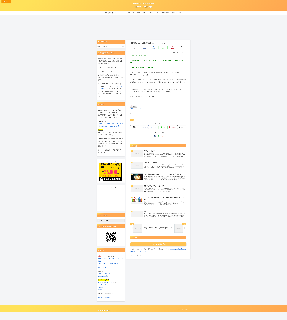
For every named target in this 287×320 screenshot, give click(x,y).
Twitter (100, 289)
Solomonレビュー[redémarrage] (108, 263)
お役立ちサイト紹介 (104, 297)
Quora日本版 (102, 284)
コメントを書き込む (158, 244)
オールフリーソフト (104, 273)
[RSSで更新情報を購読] (161, 135)
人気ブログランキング (135, 108)
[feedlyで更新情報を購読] (158, 135)
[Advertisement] (143, 27)
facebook (101, 287)
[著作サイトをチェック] (154, 135)
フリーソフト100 (103, 276)
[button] (181, 47)
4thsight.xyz (102, 267)
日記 (133, 120)
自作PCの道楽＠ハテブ (105, 282)
